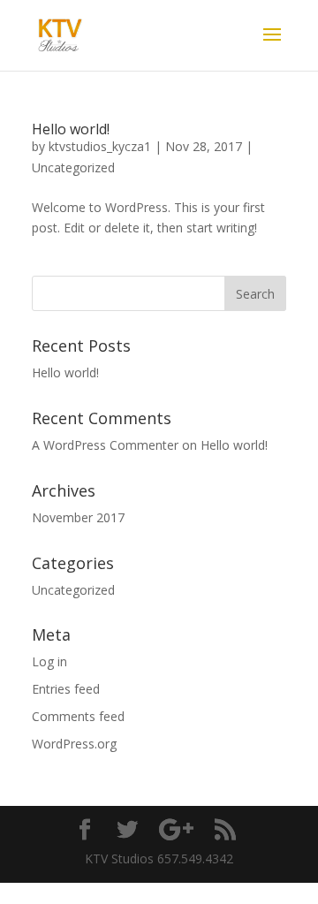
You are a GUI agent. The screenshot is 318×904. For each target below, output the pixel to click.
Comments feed (78, 716)
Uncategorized (73, 167)
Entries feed (66, 688)
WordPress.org (74, 743)
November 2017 (78, 517)
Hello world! (71, 129)
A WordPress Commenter (105, 445)
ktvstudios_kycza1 (100, 146)
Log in (49, 661)
